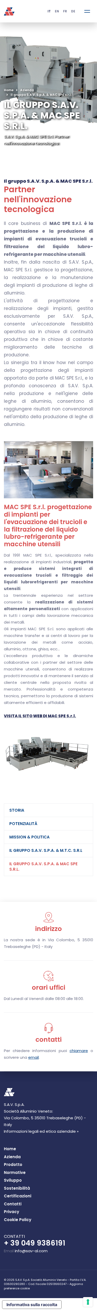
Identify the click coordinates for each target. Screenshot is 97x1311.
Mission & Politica (29, 837)
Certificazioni (17, 1196)
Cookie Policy (17, 1219)
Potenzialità (23, 823)
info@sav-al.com (31, 1251)
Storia (16, 810)
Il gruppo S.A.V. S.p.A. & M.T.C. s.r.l (45, 850)
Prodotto (13, 1164)
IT (49, 11)
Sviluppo (13, 1180)
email (33, 1057)
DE (73, 11)
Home (8, 90)
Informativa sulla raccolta (31, 1304)
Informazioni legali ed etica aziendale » (41, 1131)
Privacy (11, 1211)
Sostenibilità (17, 1188)
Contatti (12, 1204)
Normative (15, 1172)
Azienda (27, 90)
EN (57, 11)
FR (65, 11)
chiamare (79, 1050)
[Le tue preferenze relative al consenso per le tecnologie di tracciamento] (88, 1302)
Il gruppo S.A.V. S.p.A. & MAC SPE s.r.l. (43, 866)
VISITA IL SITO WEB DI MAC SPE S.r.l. (40, 716)
